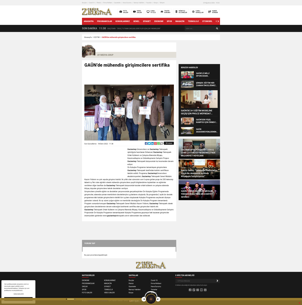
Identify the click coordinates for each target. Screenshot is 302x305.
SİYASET (147, 21)
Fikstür (99, 3)
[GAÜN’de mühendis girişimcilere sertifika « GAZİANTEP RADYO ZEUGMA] (97, 11)
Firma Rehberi (107, 3)
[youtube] (201, 290)
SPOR (169, 21)
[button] (218, 21)
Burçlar (84, 3)
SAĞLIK (85, 286)
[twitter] (149, 144)
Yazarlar (149, 3)
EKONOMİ (158, 21)
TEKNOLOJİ (193, 21)
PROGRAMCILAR (104, 21)
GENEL (136, 21)
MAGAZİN (179, 21)
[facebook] (146, 144)
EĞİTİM (97, 37)
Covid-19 (91, 3)
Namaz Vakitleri (139, 3)
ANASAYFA (89, 21)
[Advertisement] (129, 77)
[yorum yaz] (161, 144)
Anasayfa (88, 37)
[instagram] (197, 290)
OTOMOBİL (207, 21)
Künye (156, 3)
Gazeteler (117, 3)
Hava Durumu (127, 3)
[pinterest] (155, 144)
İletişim (162, 3)
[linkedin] (152, 144)
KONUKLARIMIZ (122, 21)
